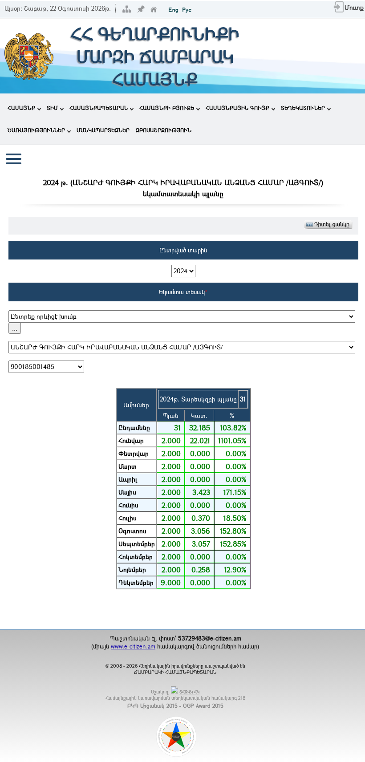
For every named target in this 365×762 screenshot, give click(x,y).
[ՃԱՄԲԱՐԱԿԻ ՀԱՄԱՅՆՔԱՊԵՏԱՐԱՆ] (28, 79)
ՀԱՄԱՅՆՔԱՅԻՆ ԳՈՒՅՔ (237, 107)
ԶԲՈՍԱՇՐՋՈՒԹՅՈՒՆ (163, 130)
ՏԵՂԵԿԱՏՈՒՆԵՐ (303, 107)
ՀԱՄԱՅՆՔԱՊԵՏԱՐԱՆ (98, 107)
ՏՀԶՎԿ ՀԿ (189, 692)
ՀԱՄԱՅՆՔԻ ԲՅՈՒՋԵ (166, 107)
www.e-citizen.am (133, 646)
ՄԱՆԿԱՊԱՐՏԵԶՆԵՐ (103, 130)
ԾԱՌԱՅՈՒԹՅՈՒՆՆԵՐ (36, 130)
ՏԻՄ (52, 107)
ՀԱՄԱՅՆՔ (21, 107)
